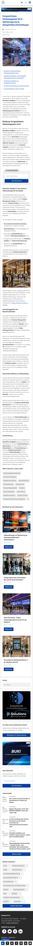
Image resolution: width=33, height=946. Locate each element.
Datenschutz (12, 937)
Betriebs (6, 889)
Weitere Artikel (16, 854)
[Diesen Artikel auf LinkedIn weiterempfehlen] (25, 943)
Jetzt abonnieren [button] (16, 181)
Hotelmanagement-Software (11, 473)
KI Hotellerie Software (10, 29)
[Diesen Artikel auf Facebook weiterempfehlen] (7, 943)
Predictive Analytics (9, 495)
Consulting (18, 901)
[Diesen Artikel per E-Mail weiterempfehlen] (30, 943)
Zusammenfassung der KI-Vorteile (14, 89)
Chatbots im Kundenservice (12, 897)
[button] (3, 943)
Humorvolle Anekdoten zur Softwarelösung (16, 86)
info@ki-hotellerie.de (12, 923)
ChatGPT (7, 901)
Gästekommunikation (9, 480)
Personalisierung (8, 484)
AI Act (6, 866)
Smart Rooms (21, 492)
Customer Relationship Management (14, 499)
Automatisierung (24, 480)
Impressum (4, 937)
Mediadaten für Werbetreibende (16, 735)
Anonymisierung (18, 870)
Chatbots (22, 488)
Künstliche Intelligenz (9, 477)
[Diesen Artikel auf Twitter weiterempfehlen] (12, 943)
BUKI (20, 290)
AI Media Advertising (19, 866)
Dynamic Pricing (22, 495)
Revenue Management (10, 488)
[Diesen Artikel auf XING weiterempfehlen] (16, 943)
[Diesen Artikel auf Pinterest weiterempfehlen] (21, 943)
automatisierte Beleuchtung (12, 874)
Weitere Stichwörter (16, 906)
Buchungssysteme (20, 889)
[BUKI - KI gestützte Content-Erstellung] (16, 10)
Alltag (6, 870)
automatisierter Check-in (11, 877)
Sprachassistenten (8, 492)
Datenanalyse (20, 484)
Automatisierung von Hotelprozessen (15, 885)
